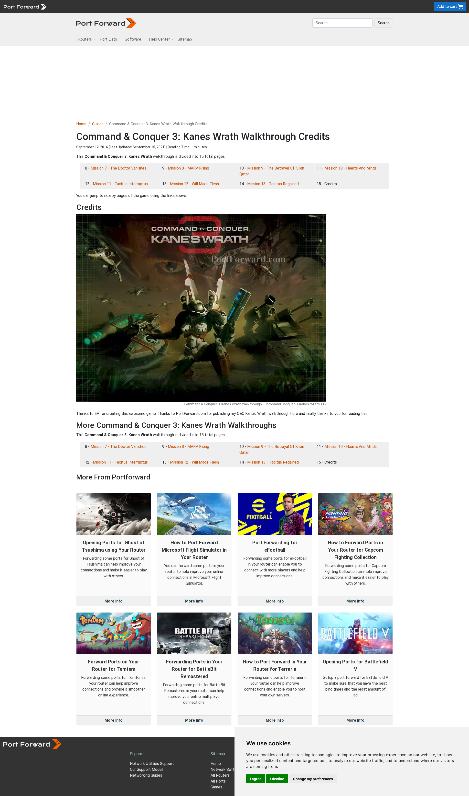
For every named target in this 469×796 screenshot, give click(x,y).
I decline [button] (277, 779)
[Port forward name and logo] (25, 6)
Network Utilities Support (152, 763)
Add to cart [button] (447, 6)
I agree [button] (255, 779)
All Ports (218, 781)
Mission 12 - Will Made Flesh (194, 184)
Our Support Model (146, 769)
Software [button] (133, 39)
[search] (165, 6)
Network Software (227, 769)
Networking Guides (146, 775)
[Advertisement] (234, 83)
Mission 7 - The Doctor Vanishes (118, 168)
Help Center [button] (160, 39)
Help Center (129, 6)
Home (81, 124)
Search (384, 23)
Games (216, 787)
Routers (67, 6)
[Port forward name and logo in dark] (106, 23)
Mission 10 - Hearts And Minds (350, 168)
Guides (98, 124)
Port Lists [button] (109, 39)
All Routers (220, 775)
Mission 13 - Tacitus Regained (273, 184)
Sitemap (151, 6)
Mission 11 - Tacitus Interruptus (120, 184)
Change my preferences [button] (313, 779)
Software (107, 6)
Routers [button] (85, 39)
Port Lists (86, 6)
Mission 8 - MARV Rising (188, 168)
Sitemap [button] (185, 39)
